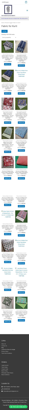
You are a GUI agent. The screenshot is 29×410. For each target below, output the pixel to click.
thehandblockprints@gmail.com (10, 391)
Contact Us (4, 345)
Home (2, 22)
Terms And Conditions (6, 353)
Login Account (4, 365)
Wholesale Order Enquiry (7, 372)
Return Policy (4, 370)
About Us (3, 343)
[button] (18, 406)
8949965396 (6, 389)
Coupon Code (4, 369)
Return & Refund (5, 374)
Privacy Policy (4, 351)
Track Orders (4, 367)
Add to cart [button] (7, 64)
